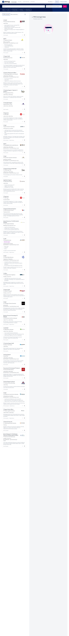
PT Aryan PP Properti (7, 291)
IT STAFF (5, 20)
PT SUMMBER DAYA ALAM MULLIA (10, 145)
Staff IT (4, 38)
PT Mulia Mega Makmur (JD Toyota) (10, 74)
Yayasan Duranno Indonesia (8, 126)
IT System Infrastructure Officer (9, 72)
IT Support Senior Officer (8, 409)
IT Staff (4, 125)
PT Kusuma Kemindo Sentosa (9, 21)
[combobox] (23, 6)
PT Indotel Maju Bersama (8, 257)
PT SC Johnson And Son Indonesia (10, 318)
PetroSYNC (5, 356)
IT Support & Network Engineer (9, 208)
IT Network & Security (7, 421)
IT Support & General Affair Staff (9, 168)
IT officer (5, 273)
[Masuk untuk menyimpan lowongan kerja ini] (24, 35)
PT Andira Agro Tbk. (7, 170)
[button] (51, 2)
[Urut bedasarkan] (25, 14)
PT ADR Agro (6, 114)
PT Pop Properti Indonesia (8, 223)
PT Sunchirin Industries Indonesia (10, 157)
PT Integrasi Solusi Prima (8, 92)
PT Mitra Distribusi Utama (8, 210)
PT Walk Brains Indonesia (8, 329)
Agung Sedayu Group (7, 104)
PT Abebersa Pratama (7, 40)
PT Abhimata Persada (7, 181)
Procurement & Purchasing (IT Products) (11, 368)
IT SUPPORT (5, 328)
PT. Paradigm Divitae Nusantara (9, 303)
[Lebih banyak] (22, 35)
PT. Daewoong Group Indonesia (9, 423)
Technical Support (7, 354)
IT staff (4, 238)
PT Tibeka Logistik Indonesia (9, 410)
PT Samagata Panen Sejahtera (9, 274)
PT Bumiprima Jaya (7, 240)
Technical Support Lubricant (9, 381)
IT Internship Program (7, 102)
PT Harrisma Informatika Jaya (9, 436)
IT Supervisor (6, 112)
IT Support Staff (6, 56)
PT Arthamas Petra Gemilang (9, 383)
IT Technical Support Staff (8, 343)
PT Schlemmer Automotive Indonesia (10, 394)
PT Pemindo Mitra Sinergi (8, 369)
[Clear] (44, 6)
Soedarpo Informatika (7, 344)
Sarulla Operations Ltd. (7, 57)
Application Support (7, 180)
